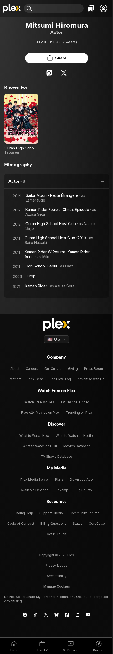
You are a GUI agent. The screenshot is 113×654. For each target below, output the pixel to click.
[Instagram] (49, 73)
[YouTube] (88, 615)
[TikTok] (35, 615)
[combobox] (58, 8)
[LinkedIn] (77, 615)
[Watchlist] (91, 8)
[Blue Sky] (56, 615)
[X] (64, 73)
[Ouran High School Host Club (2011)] (21, 124)
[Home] (12, 8)
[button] (103, 8)
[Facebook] (67, 615)
